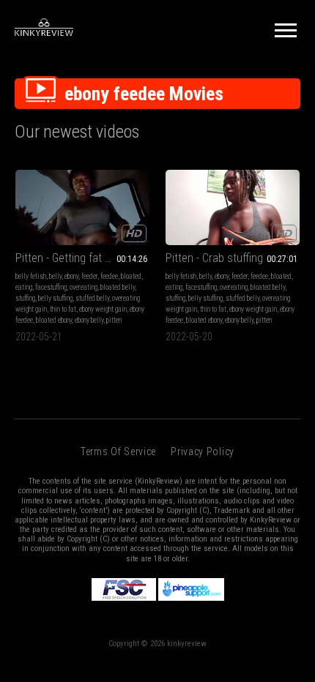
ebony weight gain (103, 309)
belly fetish (30, 276)
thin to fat (63, 309)
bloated (131, 276)
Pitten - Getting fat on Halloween (82, 258)
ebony (71, 276)
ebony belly (89, 320)
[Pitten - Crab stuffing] (233, 207)
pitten (114, 320)
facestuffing (51, 287)
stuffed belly (92, 298)
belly (55, 276)
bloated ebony (54, 320)
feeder (89, 276)
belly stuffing (55, 298)
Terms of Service (118, 451)
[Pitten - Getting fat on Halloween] (82, 207)
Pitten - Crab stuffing (214, 258)
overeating (83, 287)
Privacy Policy (202, 451)
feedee (109, 276)
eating (23, 287)
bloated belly (117, 287)
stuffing (25, 298)
